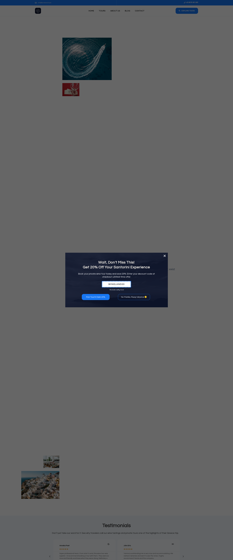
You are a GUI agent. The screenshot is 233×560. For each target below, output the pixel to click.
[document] (116, 280)
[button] (164, 255)
